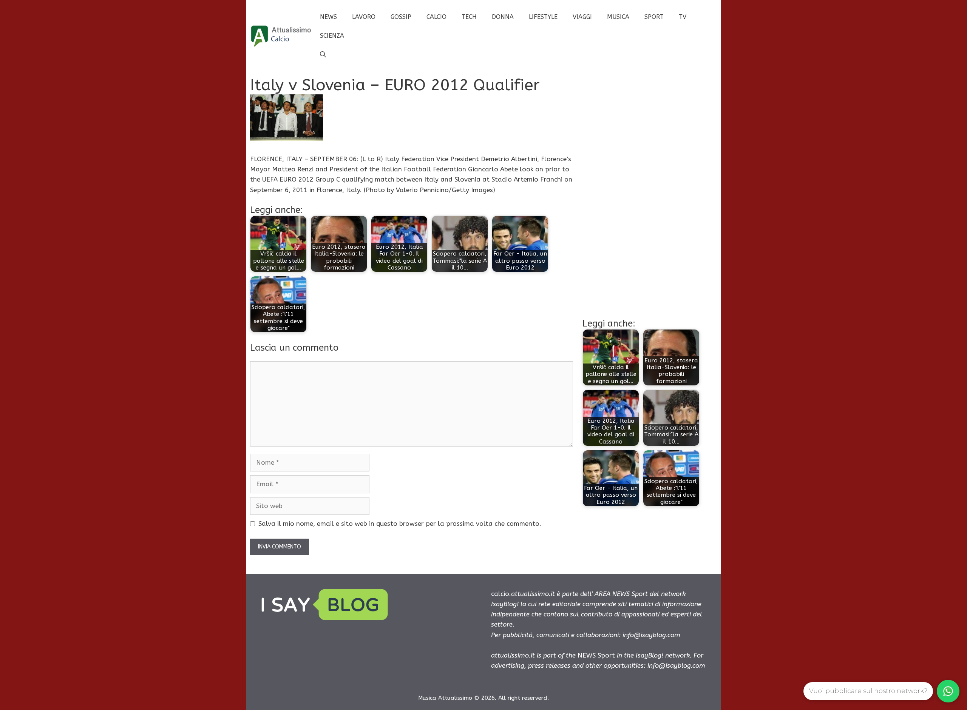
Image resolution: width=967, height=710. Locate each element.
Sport (654, 16)
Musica (618, 16)
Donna (503, 16)
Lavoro (363, 16)
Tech (469, 16)
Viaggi (582, 16)
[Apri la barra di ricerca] (323, 54)
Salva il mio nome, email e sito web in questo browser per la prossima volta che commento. (399, 523)
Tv (682, 16)
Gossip (401, 16)
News (328, 16)
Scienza (332, 35)
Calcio (436, 16)
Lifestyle (543, 16)
